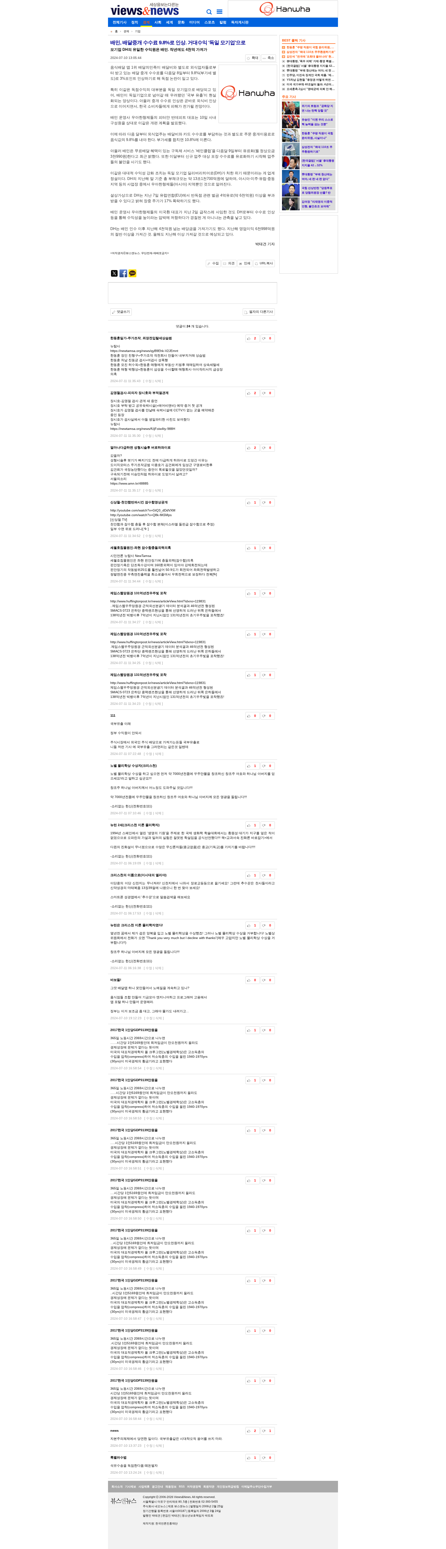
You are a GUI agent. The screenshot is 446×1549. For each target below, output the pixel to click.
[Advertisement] (192, 293)
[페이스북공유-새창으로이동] (123, 276)
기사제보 (130, 1486)
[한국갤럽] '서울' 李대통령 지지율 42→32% (314, 65)
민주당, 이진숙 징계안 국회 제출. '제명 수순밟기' (317, 75)
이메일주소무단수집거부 (256, 1486)
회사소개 (117, 1486)
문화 (181, 22)
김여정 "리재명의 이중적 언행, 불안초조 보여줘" (317, 204)
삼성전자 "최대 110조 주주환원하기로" (311, 52)
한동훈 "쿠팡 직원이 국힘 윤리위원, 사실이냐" (315, 47)
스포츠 (209, 22)
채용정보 (171, 1486)
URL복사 (266, 263)
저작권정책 (194, 1486)
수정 (148, 381)
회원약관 (208, 1486)
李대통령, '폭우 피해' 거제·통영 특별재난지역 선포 (318, 61)
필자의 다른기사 (261, 311)
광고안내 (157, 1486)
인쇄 (247, 263)
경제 (146, 22)
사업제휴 (144, 1486)
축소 (271, 58)
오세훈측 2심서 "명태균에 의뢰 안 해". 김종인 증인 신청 (321, 89)
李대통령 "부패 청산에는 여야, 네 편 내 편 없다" (316, 70)
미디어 (194, 22)
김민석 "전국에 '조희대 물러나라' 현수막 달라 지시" (319, 56)
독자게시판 (240, 22)
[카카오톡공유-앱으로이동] (132, 276)
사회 (157, 22)
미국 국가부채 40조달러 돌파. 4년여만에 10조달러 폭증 (321, 84)
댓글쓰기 (123, 311)
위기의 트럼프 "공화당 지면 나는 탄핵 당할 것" (317, 108)
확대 (255, 58)
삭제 (157, 381)
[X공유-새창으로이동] (114, 276)
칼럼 (223, 22)
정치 (134, 22)
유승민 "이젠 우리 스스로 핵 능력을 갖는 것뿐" (317, 122)
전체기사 (120, 22)
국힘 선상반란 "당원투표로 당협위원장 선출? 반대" (317, 192)
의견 (231, 263)
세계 (169, 22)
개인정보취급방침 (228, 1486)
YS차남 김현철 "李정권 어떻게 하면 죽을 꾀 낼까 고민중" (322, 79)
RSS (182, 1486)
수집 (215, 263)
